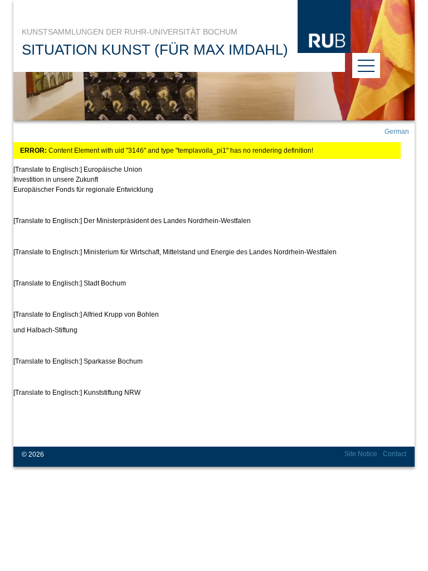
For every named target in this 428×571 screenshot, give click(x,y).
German (397, 132)
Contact (394, 454)
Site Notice (360, 454)
